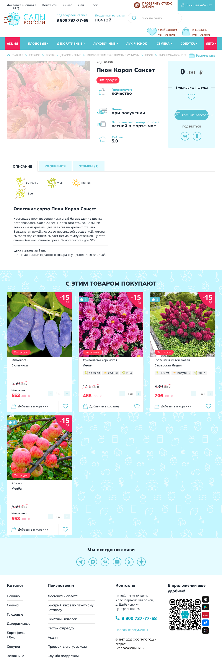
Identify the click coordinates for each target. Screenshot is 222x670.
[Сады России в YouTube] (117, 561)
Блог (94, 5)
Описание (22, 166)
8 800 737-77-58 (139, 618)
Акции (53, 637)
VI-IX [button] (129, 373)
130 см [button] (164, 373)
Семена (13, 605)
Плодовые (15, 614)
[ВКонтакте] (185, 136)
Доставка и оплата (21, 5)
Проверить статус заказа (67, 646)
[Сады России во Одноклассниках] (129, 561)
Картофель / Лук (15, 635)
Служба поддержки (63, 656)
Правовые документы (132, 630)
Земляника (15, 656)
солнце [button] (113, 373)
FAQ (16, 8)
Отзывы (88, 166)
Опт (81, 5)
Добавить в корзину (33, 406)
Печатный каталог (62, 619)
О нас (67, 5)
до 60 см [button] (94, 373)
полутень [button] (183, 373)
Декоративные (18, 623)
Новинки (14, 596)
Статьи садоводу (61, 628)
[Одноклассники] (197, 136)
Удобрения (55, 166)
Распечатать (205, 55)
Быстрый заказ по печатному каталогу (70, 607)
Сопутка (13, 646)
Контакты (49, 5)
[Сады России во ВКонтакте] (105, 561)
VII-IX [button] (201, 373)
